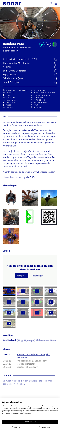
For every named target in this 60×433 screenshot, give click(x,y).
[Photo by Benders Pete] (11, 198)
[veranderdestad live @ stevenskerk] (11, 236)
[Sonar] (12, 3)
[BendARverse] (49, 217)
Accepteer (21, 275)
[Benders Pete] (54, 44)
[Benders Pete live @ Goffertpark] (49, 198)
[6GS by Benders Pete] (11, 217)
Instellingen (37, 275)
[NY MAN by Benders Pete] (30, 198)
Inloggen (20, 383)
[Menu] (56, 3)
